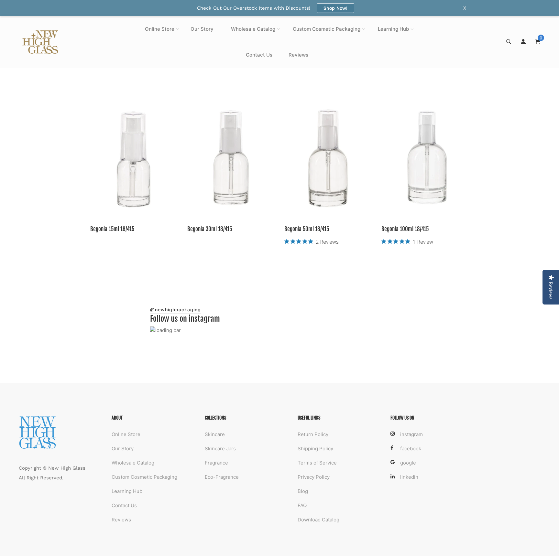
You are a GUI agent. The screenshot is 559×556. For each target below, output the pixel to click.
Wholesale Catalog (253, 29)
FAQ (302, 505)
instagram (411, 434)
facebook (410, 448)
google (408, 463)
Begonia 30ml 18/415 (209, 229)
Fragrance (216, 463)
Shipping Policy (315, 448)
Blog (303, 491)
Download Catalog (318, 520)
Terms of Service (317, 463)
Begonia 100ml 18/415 (405, 229)
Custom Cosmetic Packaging (326, 29)
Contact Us (259, 55)
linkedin (409, 477)
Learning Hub (393, 29)
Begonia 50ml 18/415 (306, 229)
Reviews (298, 55)
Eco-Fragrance (222, 477)
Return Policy (313, 434)
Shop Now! (335, 8)
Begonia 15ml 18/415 (112, 229)
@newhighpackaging (175, 309)
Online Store (159, 29)
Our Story (202, 29)
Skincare (215, 434)
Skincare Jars (220, 448)
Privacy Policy (314, 477)
